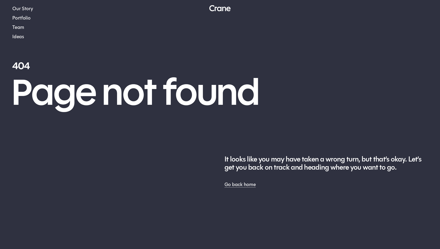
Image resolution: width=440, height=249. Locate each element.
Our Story (22, 9)
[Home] (220, 8)
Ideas (18, 37)
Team (18, 27)
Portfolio (21, 18)
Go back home (240, 184)
